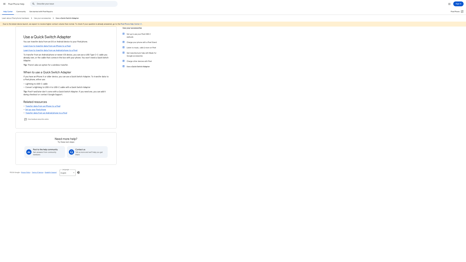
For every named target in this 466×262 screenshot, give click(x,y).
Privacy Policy (25, 172)
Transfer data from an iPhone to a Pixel (42, 106)
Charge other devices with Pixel (139, 61)
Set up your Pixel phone (35, 109)
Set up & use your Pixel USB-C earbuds (139, 35)
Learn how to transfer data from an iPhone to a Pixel (47, 46)
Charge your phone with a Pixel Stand (142, 42)
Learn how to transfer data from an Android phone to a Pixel (50, 50)
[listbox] (68, 173)
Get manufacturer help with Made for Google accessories (141, 54)
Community (21, 12)
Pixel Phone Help (16, 4)
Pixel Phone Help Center (130, 24)
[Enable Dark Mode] (78, 172)
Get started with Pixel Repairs (41, 12)
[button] (4, 4)
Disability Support (51, 172)
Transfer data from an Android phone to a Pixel (46, 113)
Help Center (8, 12)
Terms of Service (37, 172)
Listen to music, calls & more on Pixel (141, 48)
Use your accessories (132, 28)
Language (65, 169)
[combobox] (77, 4)
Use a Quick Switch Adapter (138, 67)
